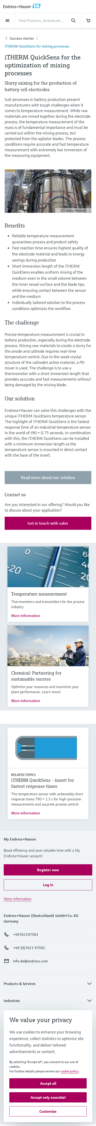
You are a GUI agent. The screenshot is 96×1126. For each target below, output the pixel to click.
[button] (48, 869)
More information (25, 615)
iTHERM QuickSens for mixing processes (37, 46)
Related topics (23, 775)
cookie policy (69, 1071)
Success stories (22, 38)
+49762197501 (25, 934)
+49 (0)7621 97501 (29, 947)
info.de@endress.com (30, 961)
